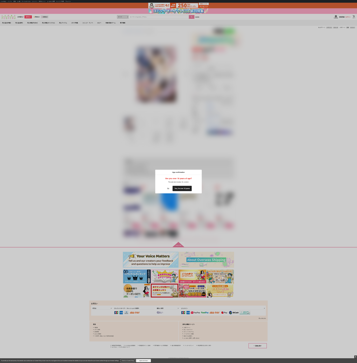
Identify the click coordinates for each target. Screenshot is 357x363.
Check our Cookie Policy (128, 360)
